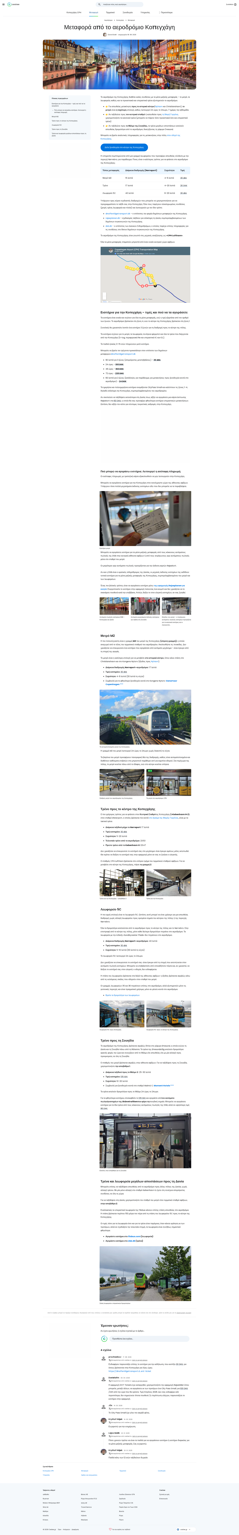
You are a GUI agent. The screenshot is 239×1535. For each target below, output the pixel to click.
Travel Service (86, 1507)
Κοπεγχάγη (120, 20)
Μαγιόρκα (84, 1520)
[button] (3, 4)
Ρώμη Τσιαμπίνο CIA (126, 1503)
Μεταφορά (93, 12)
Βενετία (121, 1511)
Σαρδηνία (122, 1499)
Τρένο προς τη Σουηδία (59, 129)
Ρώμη (121, 1515)
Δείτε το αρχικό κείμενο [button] (139, 1360)
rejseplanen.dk (113, 218)
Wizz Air (45, 1507)
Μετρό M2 (55, 116)
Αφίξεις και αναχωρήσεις (89, 1475)
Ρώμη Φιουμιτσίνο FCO (89, 1499)
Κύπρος (45, 1520)
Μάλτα (83, 1511)
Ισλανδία (46, 1515)
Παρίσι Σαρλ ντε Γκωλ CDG (128, 1507)
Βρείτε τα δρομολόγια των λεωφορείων (123, 995)
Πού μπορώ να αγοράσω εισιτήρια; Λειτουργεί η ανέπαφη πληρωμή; (70, 111)
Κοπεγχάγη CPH (74, 12)
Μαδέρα (45, 1511)
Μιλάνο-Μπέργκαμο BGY (51, 1503)
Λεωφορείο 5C (57, 125)
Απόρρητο (66, 1529)
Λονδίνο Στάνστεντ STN (127, 1494)
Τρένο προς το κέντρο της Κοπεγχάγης (65, 121)
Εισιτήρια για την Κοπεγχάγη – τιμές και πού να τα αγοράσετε (68, 105)
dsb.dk (109, 226)
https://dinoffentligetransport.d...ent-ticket (130, 1371)
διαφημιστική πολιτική (184, 1313)
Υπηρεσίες (145, 12)
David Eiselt (112, 35)
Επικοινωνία (163, 1499)
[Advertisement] (70, 160)
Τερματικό (110, 12)
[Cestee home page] (13, 4)
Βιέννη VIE (84, 1494)
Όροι (59, 1529)
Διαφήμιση (75, 1529)
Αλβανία (84, 1515)
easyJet (84, 1503)
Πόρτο (121, 1520)
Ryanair (46, 1499)
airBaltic (46, 1494)
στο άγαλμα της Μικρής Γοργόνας (163, 817)
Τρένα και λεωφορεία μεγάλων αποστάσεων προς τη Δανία (69, 134)
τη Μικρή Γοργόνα (170, 114)
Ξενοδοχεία (128, 12)
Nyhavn (158, 106)
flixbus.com (134, 1236)
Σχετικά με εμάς (164, 1494)
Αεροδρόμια (108, 20)
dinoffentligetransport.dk (118, 213)
